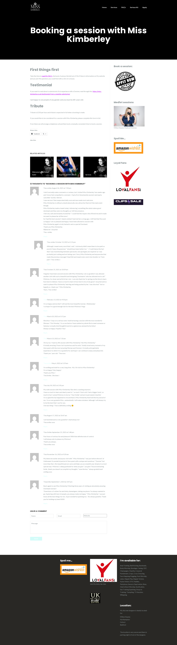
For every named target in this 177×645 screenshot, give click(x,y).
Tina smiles (47, 363)
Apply (144, 7)
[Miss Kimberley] (35, 6)
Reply (45, 236)
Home (104, 7)
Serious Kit (134, 7)
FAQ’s (123, 7)
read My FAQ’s (47, 76)
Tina (45, 300)
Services (114, 7)
